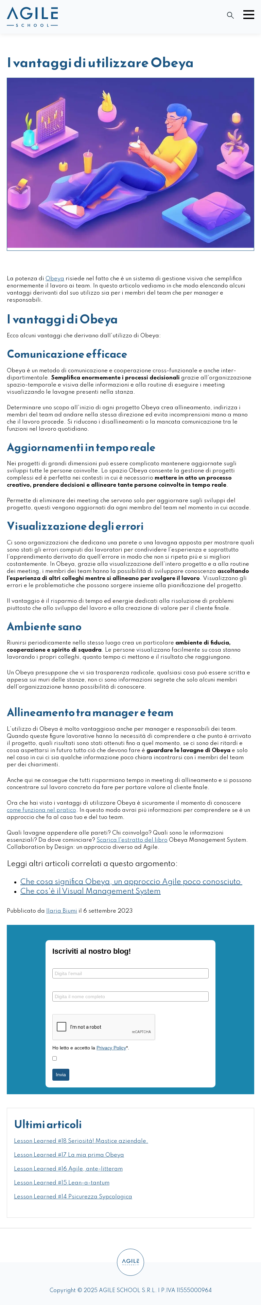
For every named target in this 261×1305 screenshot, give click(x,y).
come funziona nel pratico (41, 810)
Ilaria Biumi (61, 911)
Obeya (55, 279)
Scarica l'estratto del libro (132, 840)
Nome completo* (71, 985)
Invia (61, 1074)
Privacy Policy (111, 1047)
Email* (59, 963)
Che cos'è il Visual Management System (90, 891)
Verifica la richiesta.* (75, 1008)
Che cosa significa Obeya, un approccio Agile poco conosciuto (131, 882)
